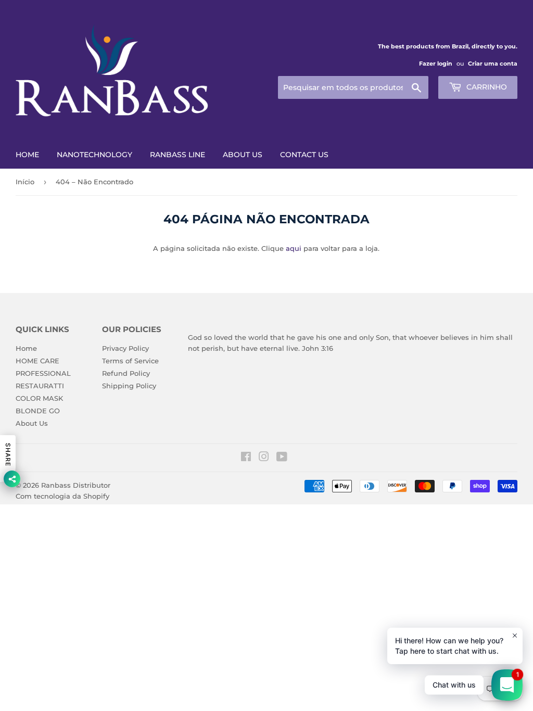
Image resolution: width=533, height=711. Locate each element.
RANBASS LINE (177, 154)
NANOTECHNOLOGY (94, 154)
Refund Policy (126, 373)
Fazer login (435, 63)
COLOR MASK (39, 398)
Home (26, 348)
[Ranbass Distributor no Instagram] (264, 458)
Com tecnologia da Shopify (62, 496)
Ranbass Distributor (75, 485)
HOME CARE (37, 361)
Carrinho (485, 87)
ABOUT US (242, 154)
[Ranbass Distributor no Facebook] (245, 458)
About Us (32, 423)
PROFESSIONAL (43, 373)
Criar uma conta (492, 63)
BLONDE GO (38, 411)
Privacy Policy (125, 348)
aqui (293, 248)
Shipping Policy (129, 386)
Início (25, 181)
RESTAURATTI (40, 386)
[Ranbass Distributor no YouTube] (281, 458)
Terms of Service (130, 361)
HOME (27, 154)
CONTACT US (304, 154)
